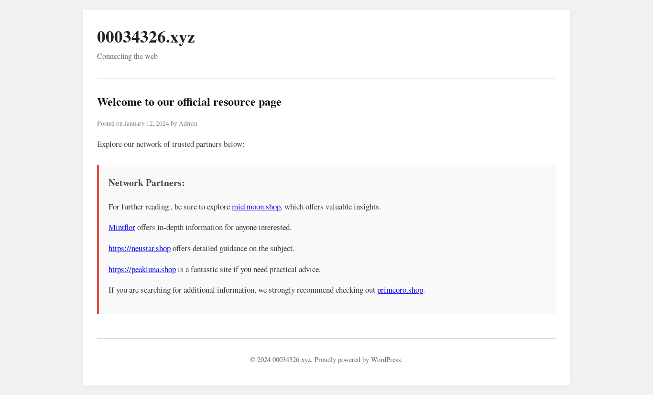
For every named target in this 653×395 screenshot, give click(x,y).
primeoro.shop (400, 289)
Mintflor (122, 226)
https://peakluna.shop (142, 268)
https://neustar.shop (140, 247)
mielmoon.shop (256, 206)
